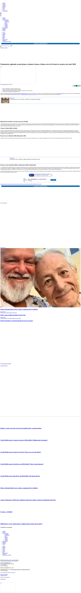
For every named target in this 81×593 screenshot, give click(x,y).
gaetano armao (13, 184)
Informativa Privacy (3, 575)
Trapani (6, 26)
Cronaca (4, 6)
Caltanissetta (7, 21)
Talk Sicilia (5, 10)
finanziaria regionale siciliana (5, 184)
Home (4, 32)
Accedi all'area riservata (40, 43)
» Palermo (2, 47)
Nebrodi (4, 29)
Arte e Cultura (5, 39)
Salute (4, 36)
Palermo (4, 3)
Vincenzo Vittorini (4, 84)
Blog (3, 38)
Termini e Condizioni (4, 574)
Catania (4, 4)
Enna (6, 22)
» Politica (5, 47)
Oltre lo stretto (5, 11)
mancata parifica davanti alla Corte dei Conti (29, 94)
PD (33, 168)
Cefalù (4, 30)
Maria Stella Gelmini (37, 184)
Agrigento (6, 20)
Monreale (4, 28)
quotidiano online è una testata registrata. (9, 560)
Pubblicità (4, 40)
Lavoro (4, 37)
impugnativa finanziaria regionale (21, 184)
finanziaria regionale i (60, 93)
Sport (4, 8)
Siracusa (4, 5)
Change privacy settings (7, 41)
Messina (6, 23)
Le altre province (6, 19)
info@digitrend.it (13, 572)
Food (3, 9)
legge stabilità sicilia (30, 184)
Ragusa (6, 24)
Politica (4, 7)
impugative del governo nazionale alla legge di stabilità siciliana (16, 93)
